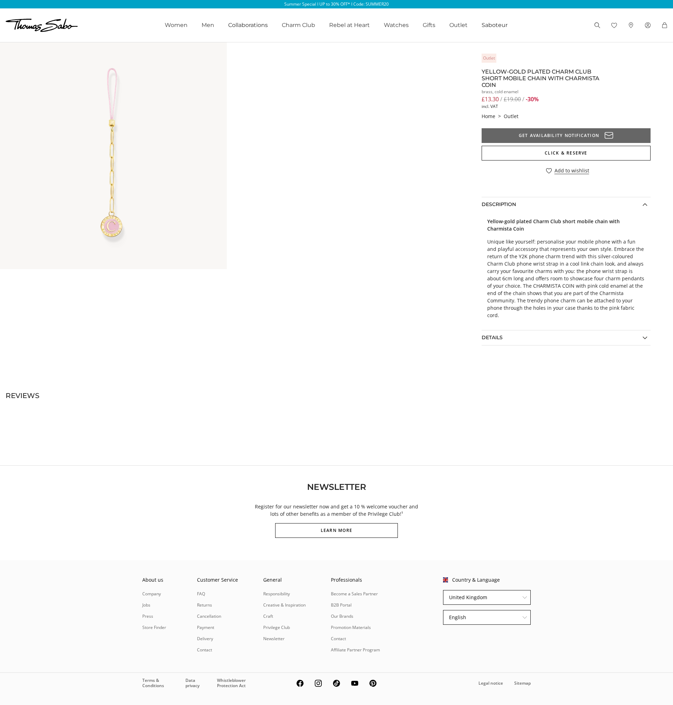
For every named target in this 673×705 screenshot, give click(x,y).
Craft (268, 616)
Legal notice (490, 683)
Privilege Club (276, 627)
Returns (204, 605)
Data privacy (192, 682)
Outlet (458, 25)
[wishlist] (614, 25)
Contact (204, 650)
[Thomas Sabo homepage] (41, 25)
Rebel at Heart (349, 25)
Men (208, 25)
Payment (205, 627)
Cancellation (209, 616)
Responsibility (276, 594)
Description (499, 204)
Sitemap (522, 683)
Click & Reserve (566, 153)
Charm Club (298, 25)
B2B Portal (341, 605)
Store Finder (154, 627)
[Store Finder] (631, 25)
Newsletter (274, 639)
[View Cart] (664, 25)
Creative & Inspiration (284, 605)
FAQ (201, 594)
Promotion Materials (351, 627)
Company (151, 594)
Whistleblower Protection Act (231, 682)
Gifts (429, 25)
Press (147, 616)
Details (492, 337)
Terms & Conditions (153, 682)
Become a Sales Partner (354, 594)
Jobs (146, 605)
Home (488, 116)
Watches (396, 25)
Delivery (205, 639)
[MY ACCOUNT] (647, 25)
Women (176, 25)
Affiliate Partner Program (355, 650)
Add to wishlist (572, 171)
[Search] (597, 25)
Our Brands (342, 616)
